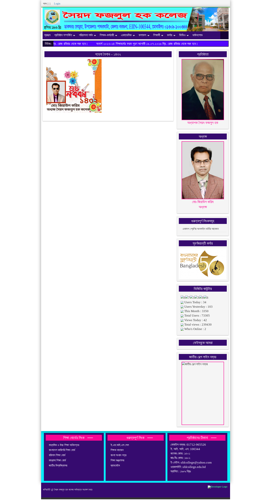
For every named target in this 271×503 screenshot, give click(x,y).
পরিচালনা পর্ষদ (86, 35)
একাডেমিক (126, 35)
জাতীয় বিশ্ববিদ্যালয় (58, 465)
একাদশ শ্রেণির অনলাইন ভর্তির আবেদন (201, 228)
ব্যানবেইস (115, 465)
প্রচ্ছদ (47, 35)
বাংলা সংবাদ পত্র (118, 455)
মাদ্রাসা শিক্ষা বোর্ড (57, 460)
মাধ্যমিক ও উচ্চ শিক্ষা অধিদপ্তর (64, 445)
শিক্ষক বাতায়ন (117, 450)
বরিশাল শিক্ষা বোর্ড (57, 455)
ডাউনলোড (197, 35)
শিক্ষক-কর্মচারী (107, 35)
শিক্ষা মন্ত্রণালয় (117, 460)
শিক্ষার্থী (156, 35)
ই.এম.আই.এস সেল (120, 445)
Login (57, 3)
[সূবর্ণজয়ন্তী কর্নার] (203, 263)
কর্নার (169, 35)
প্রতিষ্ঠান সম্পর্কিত (63, 35)
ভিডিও (182, 35)
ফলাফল (142, 35)
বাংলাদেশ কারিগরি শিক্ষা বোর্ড (62, 450)
